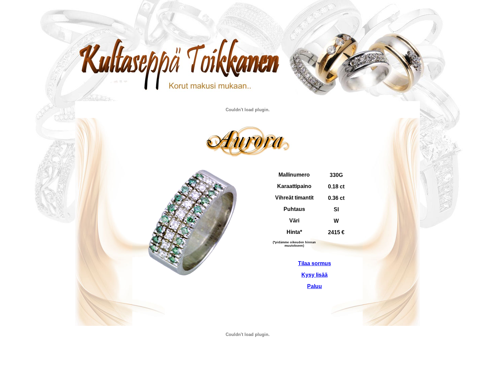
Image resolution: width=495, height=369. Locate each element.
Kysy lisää (314, 275)
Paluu (314, 286)
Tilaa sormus (314, 263)
